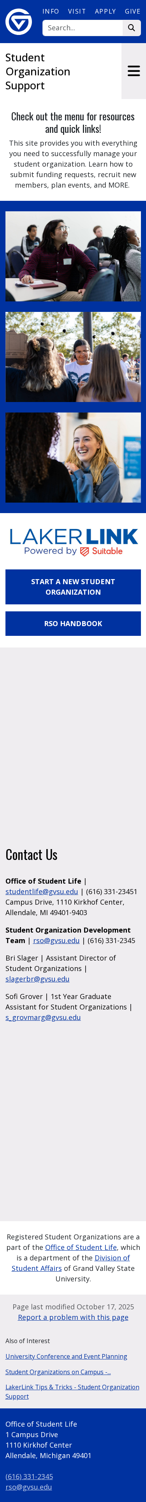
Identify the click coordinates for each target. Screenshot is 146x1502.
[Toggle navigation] (133, 71)
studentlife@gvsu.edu (41, 891)
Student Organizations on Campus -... (58, 1372)
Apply (105, 11)
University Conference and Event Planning (66, 1356)
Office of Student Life (81, 1247)
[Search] (132, 28)
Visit (77, 11)
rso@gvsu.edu (56, 940)
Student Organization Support (37, 71)
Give (133, 11)
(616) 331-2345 (29, 1476)
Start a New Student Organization (73, 587)
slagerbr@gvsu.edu (37, 978)
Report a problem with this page (73, 1317)
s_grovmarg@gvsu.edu (43, 1017)
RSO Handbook (73, 623)
